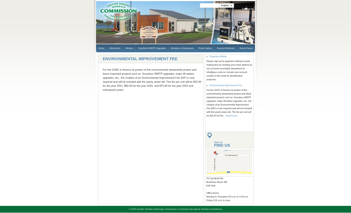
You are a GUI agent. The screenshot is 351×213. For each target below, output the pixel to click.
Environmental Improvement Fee (226, 85)
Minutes (129, 48)
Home (101, 48)
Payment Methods (226, 48)
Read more (231, 115)
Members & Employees (182, 48)
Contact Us (248, 9)
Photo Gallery (205, 48)
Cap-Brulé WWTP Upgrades (152, 48)
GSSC (118, 12)
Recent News (246, 48)
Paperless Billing (218, 56)
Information (114, 48)
